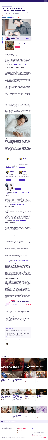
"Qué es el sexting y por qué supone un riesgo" (19, 220)
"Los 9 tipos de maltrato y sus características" (19, 64)
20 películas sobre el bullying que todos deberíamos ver (29, 379)
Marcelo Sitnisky (24, 171)
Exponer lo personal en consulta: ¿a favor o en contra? (30, 415)
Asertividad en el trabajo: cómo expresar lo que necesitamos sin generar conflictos (5, 397)
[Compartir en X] (2, 39)
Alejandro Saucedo (11, 158)
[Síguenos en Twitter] (34, 435)
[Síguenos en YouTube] (38, 435)
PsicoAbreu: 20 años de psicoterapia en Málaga (40, 379)
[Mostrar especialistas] (2, 422)
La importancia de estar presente (41, 396)
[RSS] (41, 435)
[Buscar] (40, 1)
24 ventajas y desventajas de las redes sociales (5, 380)
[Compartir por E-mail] (2, 42)
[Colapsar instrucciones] (29, 328)
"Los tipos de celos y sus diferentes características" (19, 100)
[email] (11, 17)
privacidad (22, 437)
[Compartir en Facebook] (2, 37)
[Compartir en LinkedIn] (2, 40)
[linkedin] (9, 17)
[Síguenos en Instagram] (37, 435)
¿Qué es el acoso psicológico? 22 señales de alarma (17, 380)
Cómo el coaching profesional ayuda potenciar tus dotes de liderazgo (5, 415)
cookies (24, 437)
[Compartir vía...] (2, 43)
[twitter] (7, 17)
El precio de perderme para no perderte (29, 397)
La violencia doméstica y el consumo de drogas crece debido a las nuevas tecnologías (12, 367)
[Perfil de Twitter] (6, 349)
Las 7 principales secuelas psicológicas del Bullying (34, 367)
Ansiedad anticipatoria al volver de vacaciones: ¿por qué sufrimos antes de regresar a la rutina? (18, 397)
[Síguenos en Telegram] (40, 435)
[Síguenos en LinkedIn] (35, 435)
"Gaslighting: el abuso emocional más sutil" (18, 204)
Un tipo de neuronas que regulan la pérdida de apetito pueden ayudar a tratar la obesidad (42, 415)
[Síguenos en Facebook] (32, 435)
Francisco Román (11, 171)
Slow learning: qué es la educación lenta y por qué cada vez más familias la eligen (18, 415)
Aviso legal (19, 437)
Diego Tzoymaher (25, 158)
